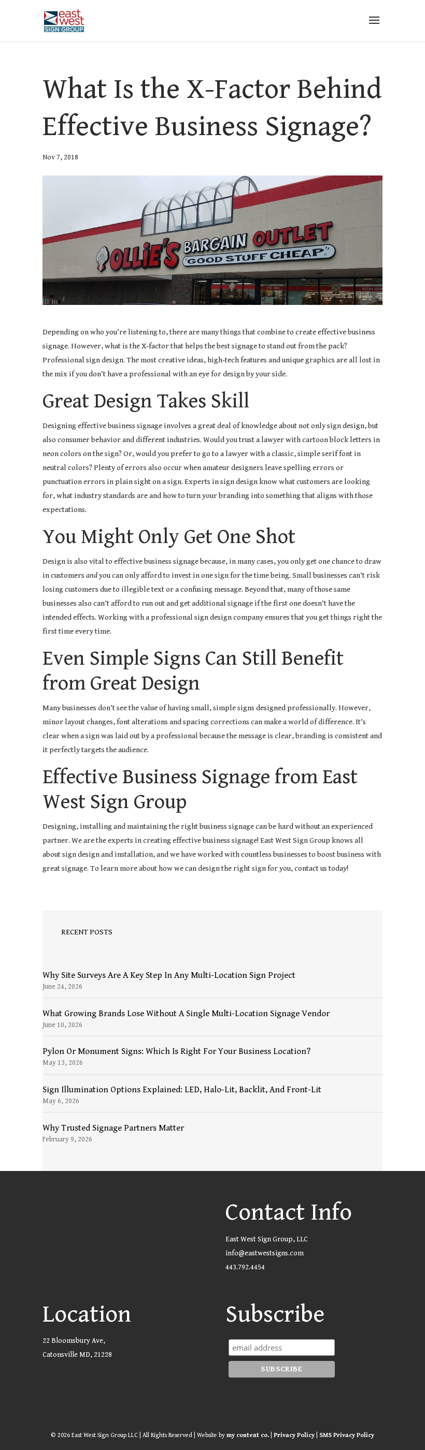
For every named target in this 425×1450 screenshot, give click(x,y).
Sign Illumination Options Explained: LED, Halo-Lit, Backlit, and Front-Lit (181, 1090)
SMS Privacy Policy (346, 1435)
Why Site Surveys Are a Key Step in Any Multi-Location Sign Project (168, 975)
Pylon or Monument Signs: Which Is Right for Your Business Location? (176, 1051)
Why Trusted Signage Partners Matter (113, 1128)
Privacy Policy (294, 1435)
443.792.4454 (245, 1267)
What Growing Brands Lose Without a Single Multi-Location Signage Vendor (186, 1013)
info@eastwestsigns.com (264, 1253)
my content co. (247, 1435)
